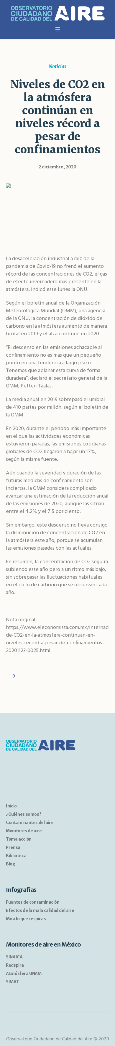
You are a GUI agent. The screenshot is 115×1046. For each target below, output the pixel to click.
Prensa (13, 847)
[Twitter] (63, 1027)
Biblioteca (16, 855)
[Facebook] (52, 1027)
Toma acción (19, 839)
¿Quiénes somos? (23, 814)
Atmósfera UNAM (23, 973)
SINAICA (14, 957)
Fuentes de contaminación (32, 902)
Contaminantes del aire (29, 822)
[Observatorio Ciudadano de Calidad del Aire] (57, 14)
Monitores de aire (24, 830)
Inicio (11, 806)
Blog (10, 864)
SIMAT (12, 981)
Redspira (15, 965)
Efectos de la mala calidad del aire (40, 910)
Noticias (57, 66)
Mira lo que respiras (26, 918)
